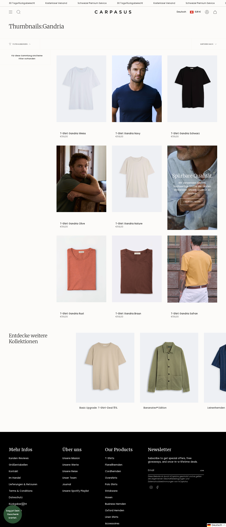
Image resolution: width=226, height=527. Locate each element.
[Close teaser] (23, 504)
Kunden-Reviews (19, 458)
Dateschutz (16, 497)
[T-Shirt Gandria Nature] (137, 183)
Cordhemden (113, 471)
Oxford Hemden (114, 510)
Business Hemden (115, 504)
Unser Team (69, 478)
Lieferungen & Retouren (23, 484)
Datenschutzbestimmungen (161, 481)
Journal (66, 484)
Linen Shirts (111, 517)
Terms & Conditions (20, 491)
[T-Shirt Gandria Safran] (192, 273)
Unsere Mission (71, 458)
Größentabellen (18, 464)
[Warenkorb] (215, 12)
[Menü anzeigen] (10, 12)
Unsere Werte (70, 464)
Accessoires (112, 523)
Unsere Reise (70, 471)
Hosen (108, 497)
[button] (216, 525)
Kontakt (13, 471)
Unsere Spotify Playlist (75, 491)
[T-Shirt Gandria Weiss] (81, 92)
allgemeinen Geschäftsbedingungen (168, 478)
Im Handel (15, 478)
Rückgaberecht (18, 504)
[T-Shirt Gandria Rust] (81, 273)
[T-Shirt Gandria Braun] (137, 273)
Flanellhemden (113, 464)
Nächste (220, 367)
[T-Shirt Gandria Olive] (81, 183)
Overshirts (111, 478)
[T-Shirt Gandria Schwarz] (192, 92)
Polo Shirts (111, 484)
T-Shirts (109, 458)
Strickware (111, 491)
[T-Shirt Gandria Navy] (137, 92)
